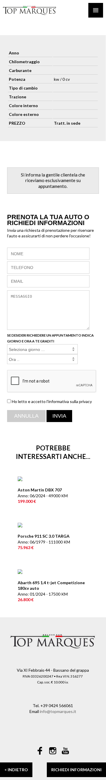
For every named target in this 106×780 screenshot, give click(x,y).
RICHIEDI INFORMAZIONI (76, 769)
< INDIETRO (16, 769)
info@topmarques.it (58, 711)
